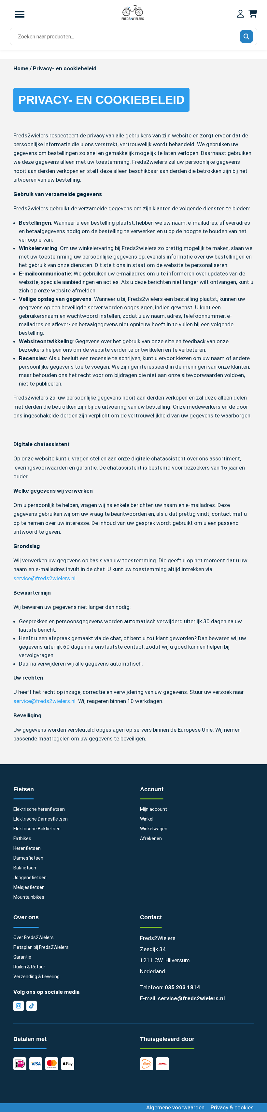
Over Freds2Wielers (33, 937)
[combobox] (131, 37)
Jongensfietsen (30, 877)
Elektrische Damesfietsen (40, 819)
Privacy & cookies (232, 1107)
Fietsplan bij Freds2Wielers (41, 947)
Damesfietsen (28, 858)
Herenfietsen (27, 848)
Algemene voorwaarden (175, 1107)
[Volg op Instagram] (18, 1006)
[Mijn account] (240, 14)
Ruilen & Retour (29, 966)
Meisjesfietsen (29, 887)
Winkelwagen (153, 828)
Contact (151, 917)
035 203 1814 (182, 987)
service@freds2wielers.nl (44, 578)
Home (20, 68)
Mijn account (153, 809)
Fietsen (23, 789)
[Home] (132, 19)
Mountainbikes (28, 897)
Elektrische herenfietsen (39, 809)
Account (151, 789)
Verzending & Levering (36, 976)
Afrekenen (151, 838)
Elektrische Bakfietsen (37, 828)
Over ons (26, 917)
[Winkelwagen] (252, 14)
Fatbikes (22, 838)
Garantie (22, 957)
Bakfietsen (24, 868)
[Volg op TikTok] (31, 1006)
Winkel (146, 819)
